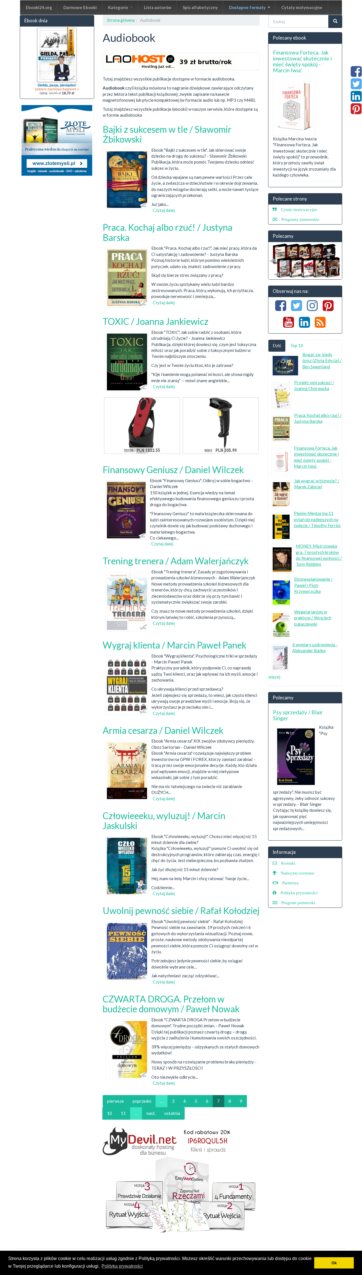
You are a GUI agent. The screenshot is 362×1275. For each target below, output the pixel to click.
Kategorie (118, 7)
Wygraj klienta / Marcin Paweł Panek (174, 644)
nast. (151, 1113)
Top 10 (296, 345)
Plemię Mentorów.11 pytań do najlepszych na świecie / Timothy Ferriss (317, 519)
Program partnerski (298, 902)
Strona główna (121, 20)
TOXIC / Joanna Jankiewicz (155, 321)
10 (109, 1113)
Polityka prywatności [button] (122, 1266)
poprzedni (142, 1101)
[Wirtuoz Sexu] (305, 260)
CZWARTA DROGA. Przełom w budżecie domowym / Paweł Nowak (171, 1003)
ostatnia (172, 1113)
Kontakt (288, 863)
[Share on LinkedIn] (356, 99)
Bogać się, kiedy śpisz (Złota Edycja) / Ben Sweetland (322, 360)
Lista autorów (157, 7)
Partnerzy (290, 883)
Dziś (277, 345)
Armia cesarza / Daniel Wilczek (163, 730)
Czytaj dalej (164, 210)
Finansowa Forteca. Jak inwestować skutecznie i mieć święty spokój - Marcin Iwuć (302, 61)
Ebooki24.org (39, 7)
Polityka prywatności (299, 893)
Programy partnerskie (300, 219)
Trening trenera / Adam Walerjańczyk (176, 560)
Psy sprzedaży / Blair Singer (298, 715)
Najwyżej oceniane (297, 873)
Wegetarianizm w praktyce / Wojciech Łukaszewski (312, 617)
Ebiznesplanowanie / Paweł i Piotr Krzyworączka (313, 585)
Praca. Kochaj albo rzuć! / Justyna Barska (167, 232)
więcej (274, 676)
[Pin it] (356, 111)
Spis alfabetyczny (200, 7)
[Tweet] (356, 86)
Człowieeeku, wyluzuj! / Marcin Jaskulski (164, 820)
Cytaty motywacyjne (301, 7)
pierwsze (115, 1101)
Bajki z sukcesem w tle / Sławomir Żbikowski (167, 134)
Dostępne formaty (247, 7)
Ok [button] (334, 1263)
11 (123, 1113)
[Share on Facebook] (356, 74)
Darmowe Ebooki (80, 7)
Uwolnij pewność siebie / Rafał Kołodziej (181, 910)
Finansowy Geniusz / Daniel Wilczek (173, 469)
